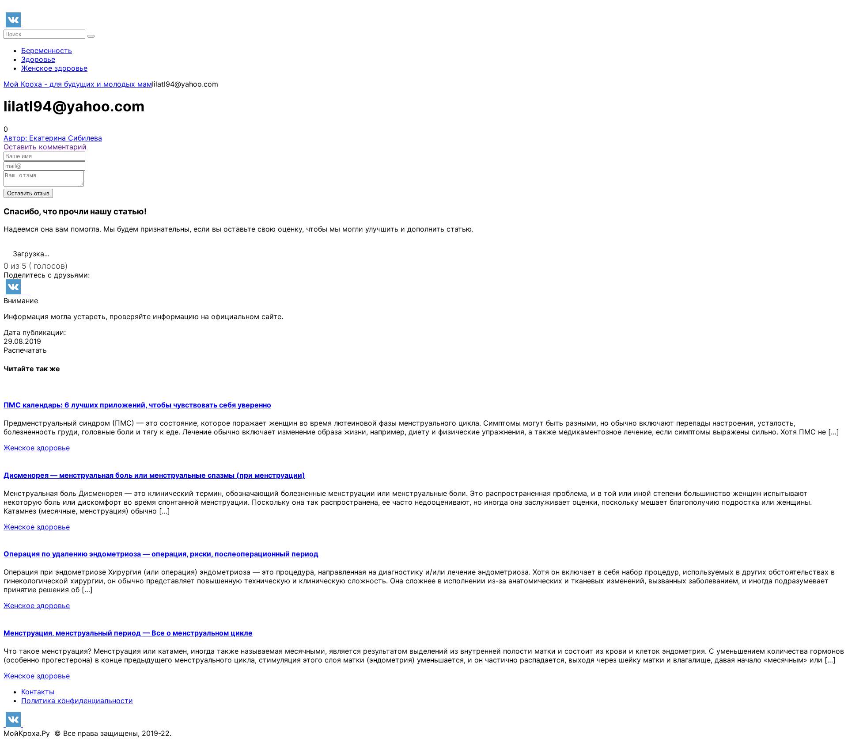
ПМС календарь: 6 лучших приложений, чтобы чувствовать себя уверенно (137, 404)
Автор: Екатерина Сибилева (53, 137)
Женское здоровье (54, 68)
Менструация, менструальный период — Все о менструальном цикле (128, 632)
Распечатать (25, 350)
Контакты (37, 691)
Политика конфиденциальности (77, 700)
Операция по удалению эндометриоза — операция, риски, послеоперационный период (161, 553)
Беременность (46, 50)
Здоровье (38, 59)
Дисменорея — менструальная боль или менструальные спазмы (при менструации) (154, 475)
